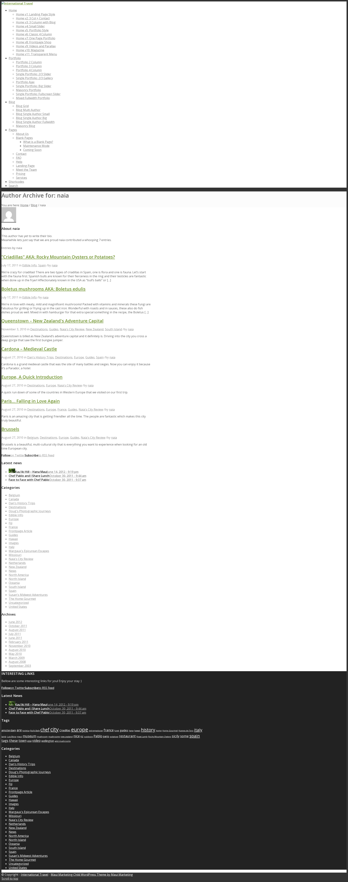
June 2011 (15, 638)
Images (14, 543)
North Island (17, 579)
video (36, 740)
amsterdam (8, 730)
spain (194, 735)
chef (44, 729)
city (54, 729)
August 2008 (17, 662)
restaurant (127, 736)
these (13, 740)
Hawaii (13, 539)
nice (76, 736)
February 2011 (18, 642)
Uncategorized (19, 603)
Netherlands (17, 563)
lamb (3, 736)
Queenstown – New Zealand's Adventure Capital (52, 321)
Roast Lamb (142, 736)
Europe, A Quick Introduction (32, 377)
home (159, 730)
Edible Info (29, 265)
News (12, 571)
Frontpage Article (20, 531)
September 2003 (20, 666)
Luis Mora (11, 736)
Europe (79, 357)
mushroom (42, 736)
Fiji (10, 523)
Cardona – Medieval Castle (29, 349)
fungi (116, 730)
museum (29, 736)
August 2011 (17, 630)
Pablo (98, 736)
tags (4, 740)
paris (106, 736)
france (109, 730)
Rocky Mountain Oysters (159, 736)
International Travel (34, 875)
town (22, 740)
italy (198, 729)
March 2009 (17, 658)
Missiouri (15, 555)
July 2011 (15, 634)
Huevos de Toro (186, 730)
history (148, 730)
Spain (42, 265)
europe (79, 729)
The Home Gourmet (22, 599)
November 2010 (19, 646)
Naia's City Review (72, 329)
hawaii (137, 730)
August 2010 (17, 650)
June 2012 (15, 622)
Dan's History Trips (40, 357)
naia (54, 265)
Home (24, 205)
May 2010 (15, 654)
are (19, 730)
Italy (11, 547)
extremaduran (96, 730)
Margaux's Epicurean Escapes (29, 551)
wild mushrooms (63, 741)
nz (81, 736)
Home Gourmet (170, 730)
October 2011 (18, 626)
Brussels (10, 429)
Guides (53, 329)
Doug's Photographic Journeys (30, 511)
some (184, 736)
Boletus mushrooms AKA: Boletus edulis (43, 289)
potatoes (114, 736)
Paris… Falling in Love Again (30, 401)
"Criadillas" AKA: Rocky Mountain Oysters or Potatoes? (58, 257)
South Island (113, 329)
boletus (26, 730)
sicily (175, 736)
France (62, 409)
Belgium (32, 438)
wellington (47, 741)
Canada (14, 499)
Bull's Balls (35, 730)
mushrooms (54, 736)
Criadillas (64, 730)
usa (29, 741)
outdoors (88, 736)
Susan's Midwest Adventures (28, 595)
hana (131, 730)
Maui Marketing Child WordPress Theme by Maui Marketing (92, 875)
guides (124, 730)
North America (19, 575)
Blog (34, 205)
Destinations (39, 329)
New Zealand (94, 329)
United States (18, 607)
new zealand (67, 736)
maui (19, 736)
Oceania (14, 583)
